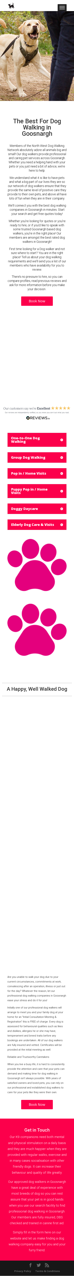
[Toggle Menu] (62, 7)
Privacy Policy (22, 1271)
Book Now (37, 301)
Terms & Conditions (47, 1271)
